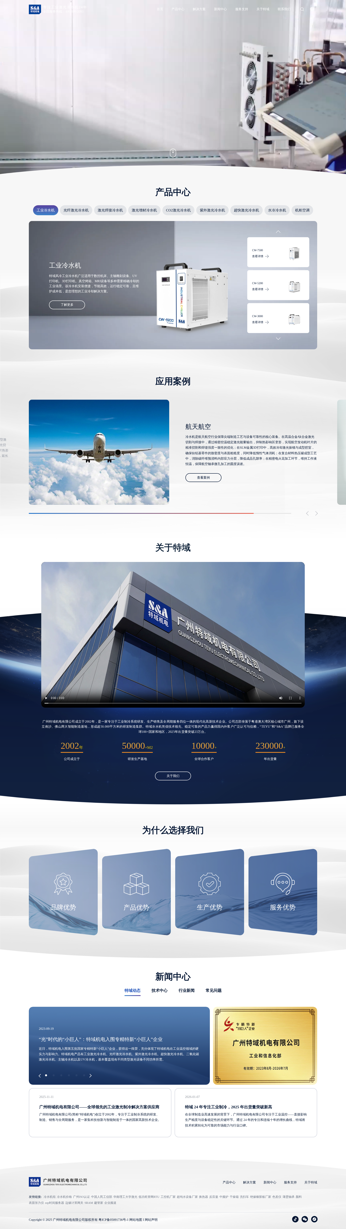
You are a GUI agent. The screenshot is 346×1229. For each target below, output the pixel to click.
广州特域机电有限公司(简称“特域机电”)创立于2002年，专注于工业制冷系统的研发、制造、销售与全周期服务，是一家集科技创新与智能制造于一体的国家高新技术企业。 (100, 1117)
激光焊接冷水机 (110, 210)
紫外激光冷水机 (212, 210)
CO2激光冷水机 (178, 210)
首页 (160, 9)
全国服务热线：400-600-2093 (63, 11)
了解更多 (67, 304)
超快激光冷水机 (246, 210)
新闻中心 (220, 9)
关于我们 (173, 776)
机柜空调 (302, 210)
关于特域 (262, 9)
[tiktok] (295, 1219)
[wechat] (305, 1219)
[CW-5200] (294, 254)
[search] (302, 10)
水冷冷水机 (277, 210)
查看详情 (257, 256)
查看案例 (203, 474)
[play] (173, 635)
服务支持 (241, 9)
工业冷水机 (46, 210)
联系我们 (284, 9)
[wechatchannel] (314, 1219)
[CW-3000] (294, 287)
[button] (278, 232)
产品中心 (178, 9)
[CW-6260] (294, 320)
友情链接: (35, 1196)
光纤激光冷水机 (76, 210)
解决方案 (199, 9)
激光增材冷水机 (144, 210)
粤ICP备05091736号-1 (114, 1219)
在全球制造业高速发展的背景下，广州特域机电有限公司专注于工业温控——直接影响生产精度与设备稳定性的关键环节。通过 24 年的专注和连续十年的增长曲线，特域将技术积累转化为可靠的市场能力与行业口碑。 (246, 1120)
